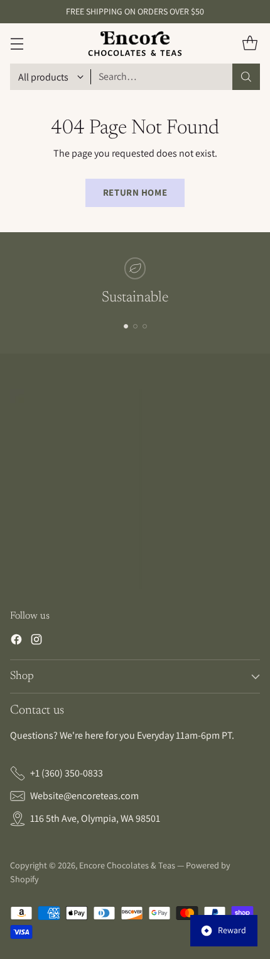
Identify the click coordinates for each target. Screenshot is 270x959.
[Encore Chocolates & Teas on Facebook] (16, 641)
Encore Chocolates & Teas (127, 865)
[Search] (246, 77)
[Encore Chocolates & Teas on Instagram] (36, 641)
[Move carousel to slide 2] (135, 326)
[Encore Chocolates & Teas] (135, 43)
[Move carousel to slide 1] (126, 326)
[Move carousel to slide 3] (145, 326)
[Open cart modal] (249, 44)
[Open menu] (17, 44)
